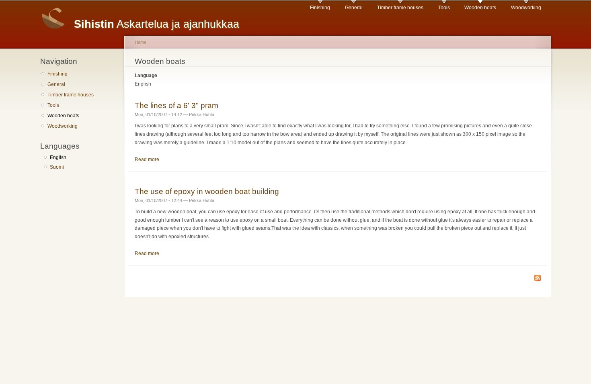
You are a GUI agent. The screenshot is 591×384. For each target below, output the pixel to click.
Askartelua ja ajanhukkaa (156, 24)
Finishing (320, 7)
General (354, 7)
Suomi (57, 167)
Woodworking (526, 7)
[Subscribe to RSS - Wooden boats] (537, 278)
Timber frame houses (400, 7)
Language (146, 75)
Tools (444, 7)
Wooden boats (480, 7)
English (58, 157)
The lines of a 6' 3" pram (176, 105)
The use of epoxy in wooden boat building (207, 191)
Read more (147, 159)
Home (140, 42)
